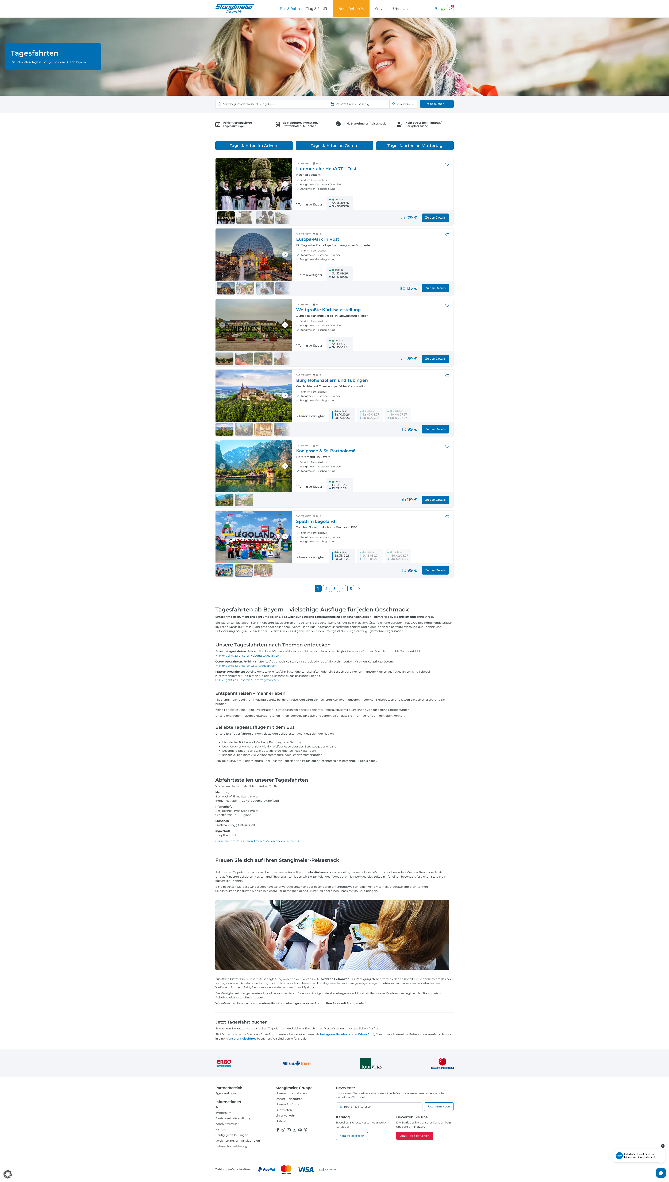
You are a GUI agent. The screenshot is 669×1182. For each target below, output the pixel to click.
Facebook (343, 1034)
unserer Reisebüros (242, 1038)
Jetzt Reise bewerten (415, 1135)
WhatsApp (365, 1034)
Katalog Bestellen (352, 1135)
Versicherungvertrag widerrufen (237, 1140)
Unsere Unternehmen (291, 1093)
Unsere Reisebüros (289, 1098)
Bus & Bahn (290, 9)
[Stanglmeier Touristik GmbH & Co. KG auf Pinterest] (300, 1129)
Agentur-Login (225, 1093)
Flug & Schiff (316, 9)
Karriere (220, 1129)
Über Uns (401, 9)
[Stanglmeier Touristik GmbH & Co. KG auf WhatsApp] (305, 1129)
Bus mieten (284, 1110)
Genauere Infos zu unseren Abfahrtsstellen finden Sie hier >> (257, 841)
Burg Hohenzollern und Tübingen (332, 380)
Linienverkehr (285, 1115)
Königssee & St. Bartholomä (326, 450)
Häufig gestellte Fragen (231, 1135)
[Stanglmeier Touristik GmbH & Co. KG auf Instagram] (283, 1129)
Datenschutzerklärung (231, 1146)
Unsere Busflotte (287, 1104)
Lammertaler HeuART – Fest (326, 168)
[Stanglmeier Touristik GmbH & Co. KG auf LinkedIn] (294, 1129)
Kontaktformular (227, 1124)
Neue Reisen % (351, 9)
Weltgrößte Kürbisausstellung (328, 309)
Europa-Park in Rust (317, 239)
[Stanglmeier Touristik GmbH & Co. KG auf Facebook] (278, 1129)
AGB (218, 1107)
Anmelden (439, 1106)
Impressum (223, 1112)
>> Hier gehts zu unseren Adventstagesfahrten (248, 655)
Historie (281, 1121)
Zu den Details (435, 217)
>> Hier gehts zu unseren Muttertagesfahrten (247, 680)
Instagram (327, 1034)
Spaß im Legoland (315, 521)
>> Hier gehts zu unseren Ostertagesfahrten (246, 665)
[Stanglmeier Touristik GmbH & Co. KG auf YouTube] (289, 1129)
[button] (7, 1174)
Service (381, 9)
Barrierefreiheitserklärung (233, 1118)
